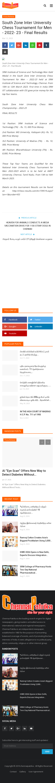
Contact (13, 771)
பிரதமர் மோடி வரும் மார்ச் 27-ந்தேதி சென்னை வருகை (27, 239)
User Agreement (36, 771)
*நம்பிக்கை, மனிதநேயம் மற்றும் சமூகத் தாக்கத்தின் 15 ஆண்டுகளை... (33, 509)
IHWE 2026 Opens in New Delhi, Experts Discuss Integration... (34, 553)
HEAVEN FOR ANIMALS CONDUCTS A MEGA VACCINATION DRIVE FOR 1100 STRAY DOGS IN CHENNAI (27, 225)
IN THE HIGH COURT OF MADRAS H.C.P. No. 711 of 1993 (35, 413)
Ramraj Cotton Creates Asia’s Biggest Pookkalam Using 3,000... (36, 539)
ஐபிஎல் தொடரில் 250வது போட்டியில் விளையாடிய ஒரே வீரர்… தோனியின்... (35, 398)
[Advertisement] (27, 276)
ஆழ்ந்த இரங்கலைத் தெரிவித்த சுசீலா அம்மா (35, 524)
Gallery (22, 771)
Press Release (8, 16)
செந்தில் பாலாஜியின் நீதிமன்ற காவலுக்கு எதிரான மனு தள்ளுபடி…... (35, 384)
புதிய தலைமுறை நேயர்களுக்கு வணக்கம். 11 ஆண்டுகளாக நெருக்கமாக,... (33, 369)
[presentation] (42, 442)
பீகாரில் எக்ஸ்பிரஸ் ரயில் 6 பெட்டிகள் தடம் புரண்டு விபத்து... (34, 353)
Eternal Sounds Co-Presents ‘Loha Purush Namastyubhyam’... (25, 472)
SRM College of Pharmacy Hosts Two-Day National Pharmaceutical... (35, 569)
